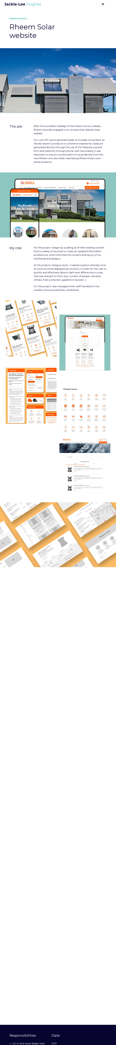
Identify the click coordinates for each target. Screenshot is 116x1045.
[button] (103, 4)
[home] (22, 4)
